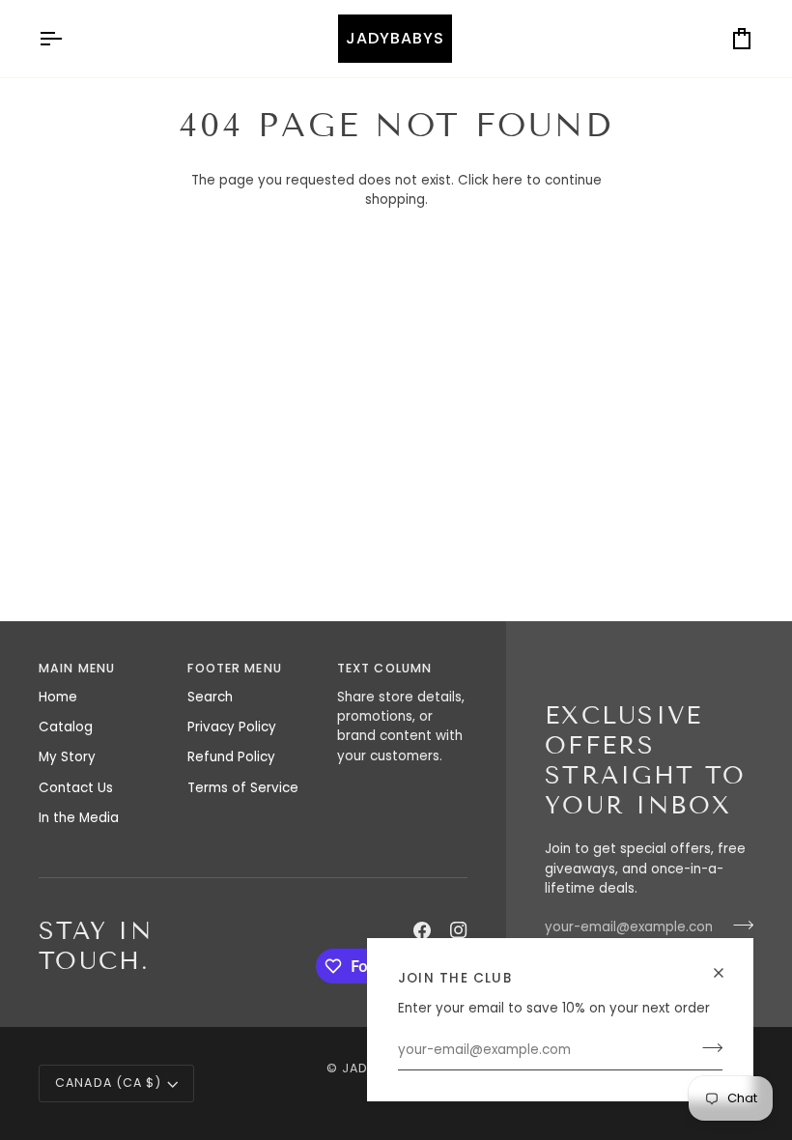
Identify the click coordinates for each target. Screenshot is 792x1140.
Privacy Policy (231, 727)
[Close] (726, 964)
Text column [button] (384, 668)
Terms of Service (242, 788)
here (508, 180)
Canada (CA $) (108, 1082)
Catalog (66, 727)
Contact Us (76, 788)
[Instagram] (458, 930)
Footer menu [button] (234, 668)
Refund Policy (231, 757)
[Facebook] (422, 930)
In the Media (79, 818)
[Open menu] (68, 38)
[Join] (706, 1048)
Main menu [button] (77, 668)
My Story (67, 757)
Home (58, 697)
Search (210, 697)
